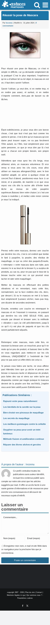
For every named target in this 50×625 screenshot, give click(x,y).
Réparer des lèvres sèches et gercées (22, 445)
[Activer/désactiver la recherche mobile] (37, 5)
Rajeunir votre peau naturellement (20, 401)
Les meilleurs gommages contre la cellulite (24, 424)
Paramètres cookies (25, 598)
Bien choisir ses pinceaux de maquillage (23, 413)
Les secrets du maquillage (16, 418)
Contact (39, 592)
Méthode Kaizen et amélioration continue (23, 439)
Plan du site (29, 592)
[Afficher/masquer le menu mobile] (46, 5)
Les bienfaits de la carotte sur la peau (22, 407)
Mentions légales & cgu (16, 595)
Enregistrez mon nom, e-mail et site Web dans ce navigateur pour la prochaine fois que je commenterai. (24, 549)
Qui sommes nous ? (34, 595)
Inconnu (9, 23)
